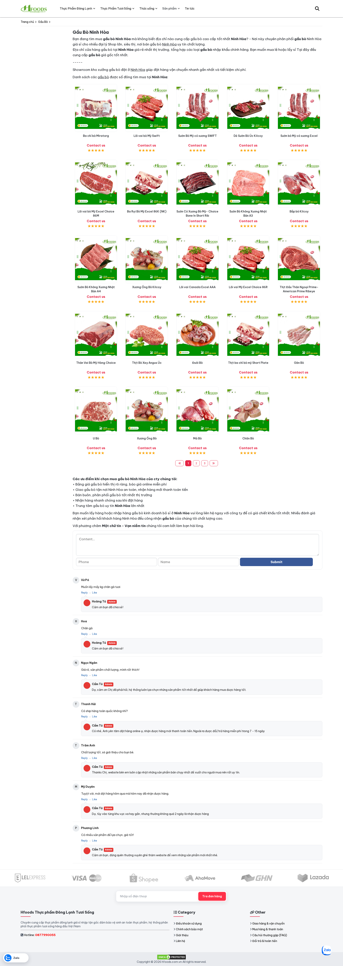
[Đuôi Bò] (197, 335)
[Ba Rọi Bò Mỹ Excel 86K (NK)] (147, 183)
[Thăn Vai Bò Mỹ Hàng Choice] (96, 335)
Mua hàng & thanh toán (267, 929)
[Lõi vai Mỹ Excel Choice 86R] (248, 259)
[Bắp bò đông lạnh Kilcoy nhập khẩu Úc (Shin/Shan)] (299, 183)
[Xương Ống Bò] (147, 410)
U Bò (96, 438)
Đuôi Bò (197, 363)
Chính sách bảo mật (189, 929)
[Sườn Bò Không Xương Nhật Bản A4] (96, 259)
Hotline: (40, 935)
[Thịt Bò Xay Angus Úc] (147, 335)
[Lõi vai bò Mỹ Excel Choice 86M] (96, 183)
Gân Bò (299, 363)
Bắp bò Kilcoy (299, 211)
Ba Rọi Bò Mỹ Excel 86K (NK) (146, 211)
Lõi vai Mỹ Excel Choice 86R (248, 287)
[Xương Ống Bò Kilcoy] (147, 259)
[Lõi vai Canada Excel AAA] (197, 259)
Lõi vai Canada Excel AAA (197, 287)
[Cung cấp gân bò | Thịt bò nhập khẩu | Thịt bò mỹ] (299, 335)
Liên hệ (180, 941)
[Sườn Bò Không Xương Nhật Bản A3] (248, 183)
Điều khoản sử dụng (189, 923)
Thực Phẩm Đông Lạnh (76, 8)
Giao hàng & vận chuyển (268, 923)
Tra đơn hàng (212, 896)
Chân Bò (248, 438)
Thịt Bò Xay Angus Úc (147, 363)
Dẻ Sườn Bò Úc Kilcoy (248, 136)
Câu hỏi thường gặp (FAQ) (269, 935)
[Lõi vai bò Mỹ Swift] (147, 108)
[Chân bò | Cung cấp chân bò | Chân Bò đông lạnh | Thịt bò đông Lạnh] (248, 410)
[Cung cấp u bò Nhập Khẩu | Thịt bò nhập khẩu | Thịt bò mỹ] (96, 410)
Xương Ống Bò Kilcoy (146, 287)
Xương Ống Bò (147, 438)
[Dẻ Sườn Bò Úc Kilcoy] (248, 108)
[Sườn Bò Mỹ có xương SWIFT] (197, 108)
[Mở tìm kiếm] (317, 8)
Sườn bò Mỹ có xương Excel (299, 136)
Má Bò (197, 438)
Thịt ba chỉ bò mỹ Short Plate (248, 363)
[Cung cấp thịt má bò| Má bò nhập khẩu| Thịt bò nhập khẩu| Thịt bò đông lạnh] (197, 410)
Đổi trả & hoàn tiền (264, 941)
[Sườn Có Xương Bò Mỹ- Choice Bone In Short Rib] (197, 183)
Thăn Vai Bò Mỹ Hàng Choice (96, 363)
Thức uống (146, 8)
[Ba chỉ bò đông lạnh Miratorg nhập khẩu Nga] (96, 108)
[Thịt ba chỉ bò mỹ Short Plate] (248, 335)
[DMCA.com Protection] (171, 957)
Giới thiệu (182, 935)
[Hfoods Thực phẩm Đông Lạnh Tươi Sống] (34, 8)
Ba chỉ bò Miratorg (96, 136)
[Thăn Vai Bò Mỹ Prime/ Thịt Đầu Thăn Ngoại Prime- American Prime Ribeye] (299, 259)
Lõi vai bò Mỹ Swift (147, 136)
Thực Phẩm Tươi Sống (115, 8)
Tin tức (190, 8)
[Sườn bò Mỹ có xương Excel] (299, 108)
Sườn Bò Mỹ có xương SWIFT (197, 136)
